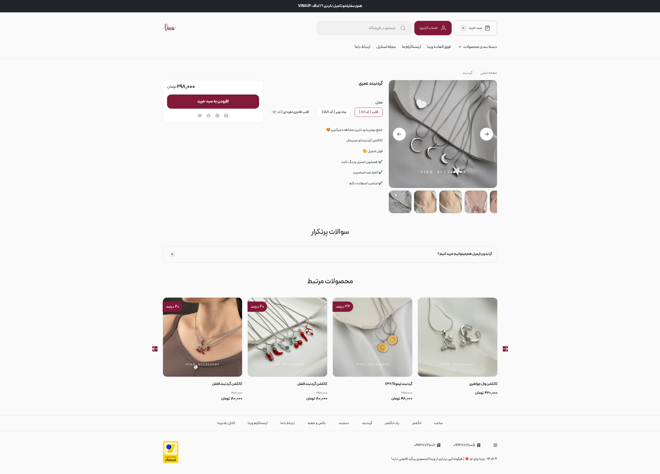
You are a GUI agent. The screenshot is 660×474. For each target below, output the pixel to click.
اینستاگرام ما (411, 47)
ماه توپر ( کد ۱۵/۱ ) (334, 112)
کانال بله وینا (226, 423)
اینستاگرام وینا (258, 423)
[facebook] (226, 116)
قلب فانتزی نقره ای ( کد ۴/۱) (290, 112)
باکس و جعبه (317, 423)
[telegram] (208, 116)
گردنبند (467, 73)
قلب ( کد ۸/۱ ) (368, 112)
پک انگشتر (392, 423)
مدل (379, 102)
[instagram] (495, 445)
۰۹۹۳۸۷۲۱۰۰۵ (464, 445)
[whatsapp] (200, 116)
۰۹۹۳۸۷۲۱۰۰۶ (424, 445)
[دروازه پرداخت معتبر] (170, 462)
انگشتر (416, 423)
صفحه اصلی (488, 73)
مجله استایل (386, 47)
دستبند (344, 423)
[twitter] (217, 116)
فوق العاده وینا (439, 47)
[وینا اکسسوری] (169, 28)
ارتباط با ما (362, 47)
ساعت (438, 423)
